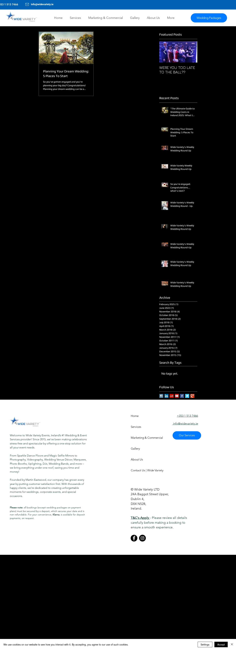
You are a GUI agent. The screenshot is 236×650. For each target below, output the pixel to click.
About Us (137, 459)
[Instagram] (142, 538)
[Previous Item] (164, 52)
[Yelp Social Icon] (172, 396)
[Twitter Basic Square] (187, 396)
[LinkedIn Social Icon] (166, 396)
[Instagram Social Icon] (161, 396)
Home (135, 416)
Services (136, 426)
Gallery (135, 448)
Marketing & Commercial (143, 437)
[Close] (232, 644)
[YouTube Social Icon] (177, 396)
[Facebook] (134, 538)
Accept (221, 644)
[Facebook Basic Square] (182, 396)
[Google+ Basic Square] (192, 396)
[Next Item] (191, 52)
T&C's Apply (140, 518)
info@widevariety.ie (42, 4)
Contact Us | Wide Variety (143, 470)
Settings (205, 644)
